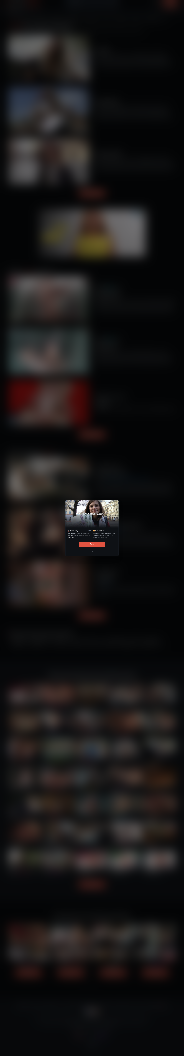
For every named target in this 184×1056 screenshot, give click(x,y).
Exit (92, 551)
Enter (92, 544)
